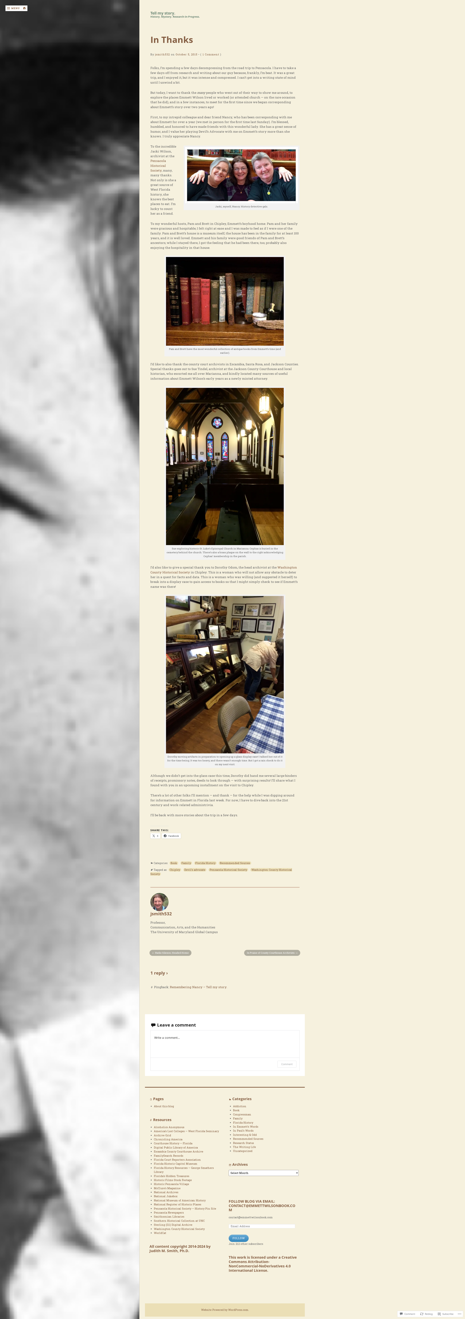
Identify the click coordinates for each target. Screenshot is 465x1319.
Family (186, 863)
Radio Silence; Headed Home (172, 952)
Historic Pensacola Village (171, 1184)
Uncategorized (242, 1151)
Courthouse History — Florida (173, 1143)
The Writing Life (244, 1147)
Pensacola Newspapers (169, 1212)
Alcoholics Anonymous (169, 1127)
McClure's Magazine (167, 1188)
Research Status (243, 1143)
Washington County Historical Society (179, 1229)
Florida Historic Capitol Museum (175, 1163)
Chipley (175, 870)
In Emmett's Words (245, 1126)
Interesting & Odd (245, 1135)
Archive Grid (162, 1135)
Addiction (239, 1106)
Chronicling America (168, 1139)
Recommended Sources (235, 863)
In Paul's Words (243, 1130)
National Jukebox (165, 1196)
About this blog (164, 1106)
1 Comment (211, 54)
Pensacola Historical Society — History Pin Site (185, 1208)
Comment (287, 1064)
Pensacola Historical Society (158, 165)
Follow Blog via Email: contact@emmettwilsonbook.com (262, 1205)
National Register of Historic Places (177, 1204)
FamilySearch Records (168, 1155)
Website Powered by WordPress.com (224, 1310)
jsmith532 (162, 54)
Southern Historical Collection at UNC (179, 1220)
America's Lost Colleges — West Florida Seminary (186, 1131)
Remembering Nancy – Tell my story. (198, 987)
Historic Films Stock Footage (173, 1180)
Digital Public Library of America (176, 1147)
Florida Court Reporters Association (177, 1159)
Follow (238, 1238)
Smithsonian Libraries (169, 1216)
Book (174, 863)
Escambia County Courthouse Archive (178, 1151)
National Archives (166, 1192)
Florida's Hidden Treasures (171, 1176)
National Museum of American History (180, 1200)
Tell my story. (162, 13)
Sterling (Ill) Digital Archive (173, 1224)
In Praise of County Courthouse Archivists (271, 952)
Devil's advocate (194, 870)
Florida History (205, 863)
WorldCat (160, 1233)
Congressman (242, 1114)
